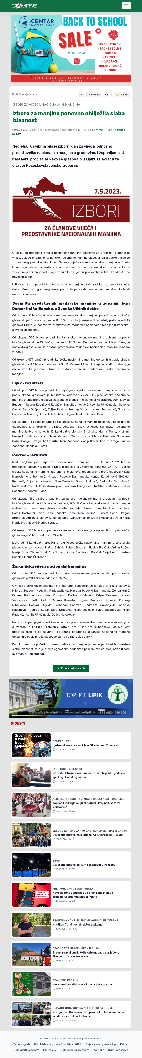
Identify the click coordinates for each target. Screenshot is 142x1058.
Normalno (94, 94)
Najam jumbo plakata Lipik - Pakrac (107, 1044)
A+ (106, 94)
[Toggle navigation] (126, 5)
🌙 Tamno (121, 94)
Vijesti (100, 129)
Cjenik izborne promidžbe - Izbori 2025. (58, 1044)
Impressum (49, 1050)
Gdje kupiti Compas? (26, 1050)
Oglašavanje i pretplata (75, 1050)
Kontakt (99, 1050)
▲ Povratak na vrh (71, 668)
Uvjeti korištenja (118, 1050)
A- (82, 94)
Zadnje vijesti (21, 1044)
